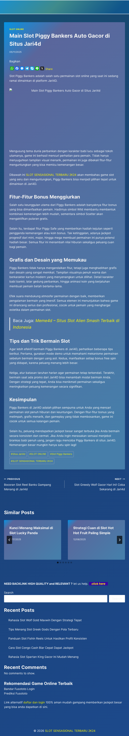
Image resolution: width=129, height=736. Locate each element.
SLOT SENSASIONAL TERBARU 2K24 (32, 461)
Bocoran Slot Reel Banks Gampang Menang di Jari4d (27, 484)
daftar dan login (34, 702)
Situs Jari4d (18, 454)
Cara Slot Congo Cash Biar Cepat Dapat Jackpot (40, 647)
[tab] (58, 562)
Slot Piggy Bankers (61, 454)
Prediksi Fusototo (15, 693)
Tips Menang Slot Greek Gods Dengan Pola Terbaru (43, 629)
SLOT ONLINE (16, 29)
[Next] (119, 540)
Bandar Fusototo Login (19, 689)
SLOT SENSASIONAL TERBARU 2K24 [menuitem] (51, 174)
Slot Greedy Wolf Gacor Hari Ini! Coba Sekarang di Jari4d (99, 484)
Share (49, 69)
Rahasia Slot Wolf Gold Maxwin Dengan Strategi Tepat (45, 620)
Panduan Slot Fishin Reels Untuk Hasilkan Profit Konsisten (47, 638)
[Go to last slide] (9, 540)
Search (8, 592)
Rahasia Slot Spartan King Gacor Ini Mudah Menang (43, 657)
